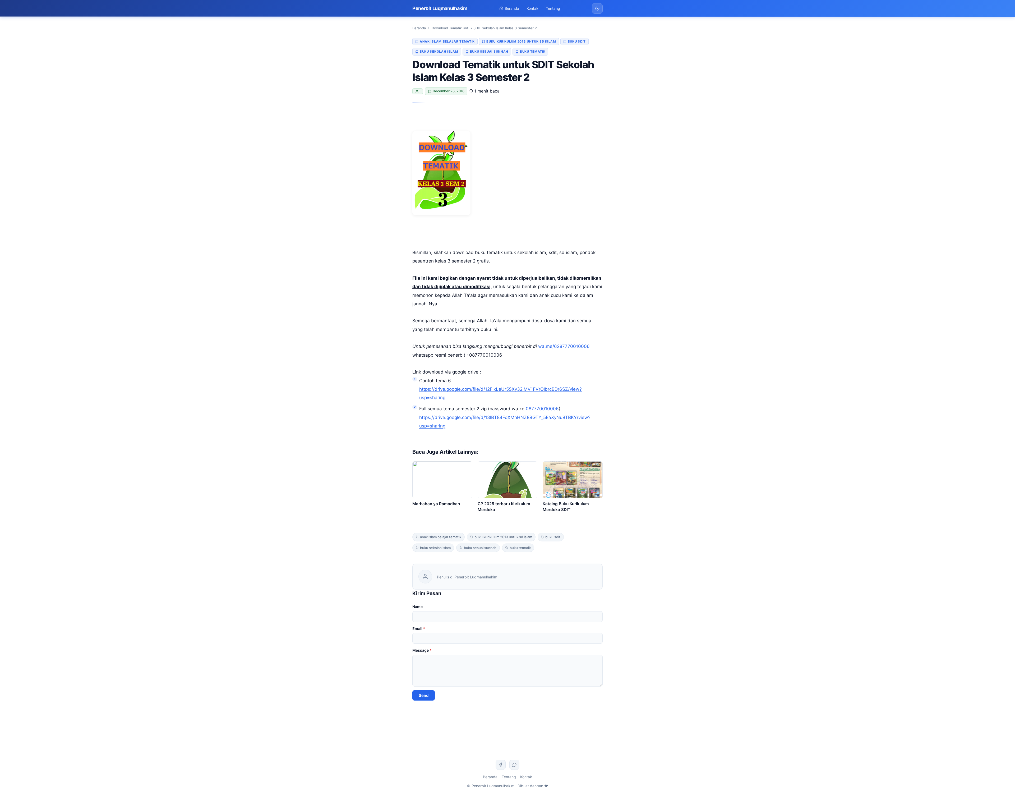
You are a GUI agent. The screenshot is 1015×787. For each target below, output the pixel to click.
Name (417, 606)
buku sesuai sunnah (489, 51)
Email (418, 628)
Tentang (553, 8)
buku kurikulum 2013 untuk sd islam (521, 41)
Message (422, 650)
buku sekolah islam (439, 51)
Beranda (512, 8)
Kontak (532, 8)
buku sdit (577, 41)
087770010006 (542, 408)
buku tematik (532, 51)
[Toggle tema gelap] (597, 8)
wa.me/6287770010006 (564, 346)
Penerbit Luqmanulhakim (439, 8)
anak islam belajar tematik (447, 41)
